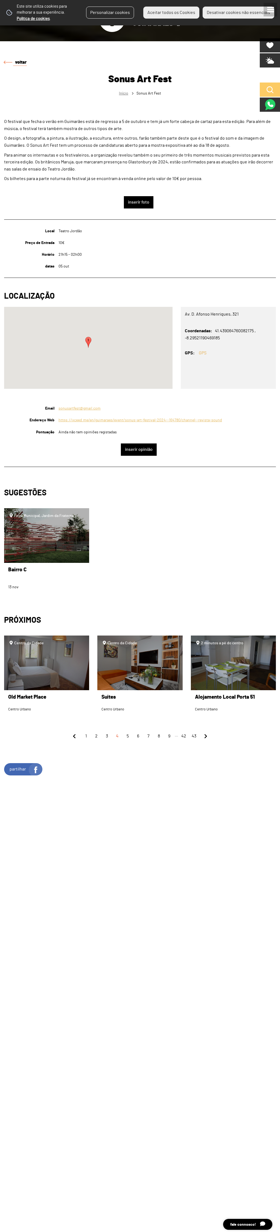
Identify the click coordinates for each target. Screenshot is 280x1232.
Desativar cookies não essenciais (238, 12)
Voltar (21, 62)
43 (194, 736)
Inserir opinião (139, 449)
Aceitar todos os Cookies (171, 12)
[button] (88, 342)
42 (183, 736)
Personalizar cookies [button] (110, 12)
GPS (202, 353)
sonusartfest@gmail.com (80, 408)
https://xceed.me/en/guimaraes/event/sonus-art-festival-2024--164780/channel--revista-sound (140, 420)
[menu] (270, 9)
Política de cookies (33, 19)
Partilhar (18, 769)
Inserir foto (138, 202)
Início (123, 93)
